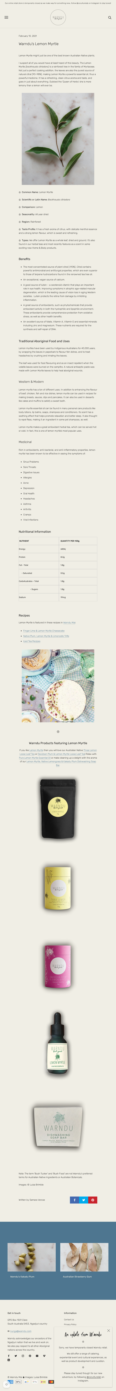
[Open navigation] (6, 17)
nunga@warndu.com (20, 1331)
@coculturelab (94, 1377)
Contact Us (69, 1319)
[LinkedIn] (9, 1360)
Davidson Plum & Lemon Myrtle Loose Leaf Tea (61, 754)
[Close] (108, 1330)
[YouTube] (37, 1356)
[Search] (109, 17)
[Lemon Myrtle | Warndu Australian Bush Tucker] (58, 809)
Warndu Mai (69, 622)
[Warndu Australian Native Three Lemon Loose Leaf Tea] (58, 887)
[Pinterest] (30, 1356)
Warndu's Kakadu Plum (22, 1276)
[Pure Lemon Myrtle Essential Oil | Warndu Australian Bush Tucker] (58, 1044)
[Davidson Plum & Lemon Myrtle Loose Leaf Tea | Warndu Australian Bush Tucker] (58, 965)
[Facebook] (9, 1356)
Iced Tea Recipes (31, 641)
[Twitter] (16, 1356)
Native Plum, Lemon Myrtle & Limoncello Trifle (46, 636)
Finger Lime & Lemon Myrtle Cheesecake (43, 630)
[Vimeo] (44, 1356)
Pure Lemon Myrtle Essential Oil (35, 757)
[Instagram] (23, 1356)
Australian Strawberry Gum (77, 1276)
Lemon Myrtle (36, 750)
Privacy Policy (70, 1324)
